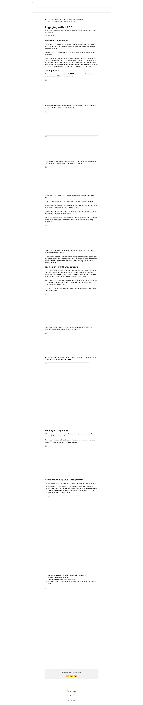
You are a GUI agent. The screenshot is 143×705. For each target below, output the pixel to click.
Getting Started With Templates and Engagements (69, 19)
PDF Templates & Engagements (53, 21)
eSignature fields (74, 195)
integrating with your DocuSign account (66, 207)
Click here (64, 66)
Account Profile (63, 60)
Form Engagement (81, 58)
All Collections (49, 19)
